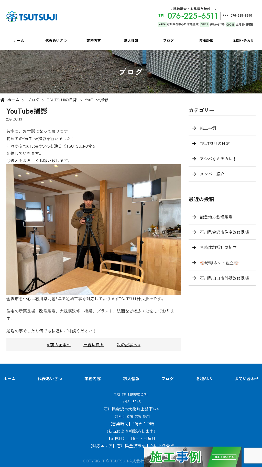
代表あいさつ (56, 40)
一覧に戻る (93, 344)
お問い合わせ (243, 40)
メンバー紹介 (212, 174)
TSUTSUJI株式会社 (131, 394)
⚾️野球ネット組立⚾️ (219, 262)
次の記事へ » (128, 344)
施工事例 (208, 128)
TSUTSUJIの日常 (62, 100)
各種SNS (206, 40)
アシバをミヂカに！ (218, 158)
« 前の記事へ (59, 344)
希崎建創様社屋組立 (218, 247)
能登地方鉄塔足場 (216, 217)
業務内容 (93, 40)
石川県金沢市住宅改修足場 (224, 232)
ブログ (168, 40)
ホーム (18, 40)
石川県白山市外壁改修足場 (224, 278)
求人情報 (131, 40)
